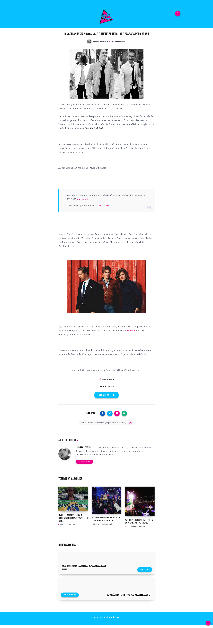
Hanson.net (82, 199)
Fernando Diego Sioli (84, 447)
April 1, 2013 (102, 205)
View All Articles (84, 462)
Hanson (131, 330)
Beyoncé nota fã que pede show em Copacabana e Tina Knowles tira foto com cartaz (73, 518)
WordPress (114, 617)
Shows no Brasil (108, 380)
